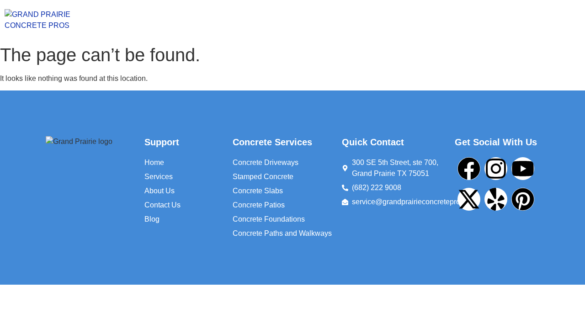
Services (312, 20)
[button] (314, 20)
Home (263, 20)
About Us (371, 20)
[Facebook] (468, 168)
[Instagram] (495, 168)
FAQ (515, 20)
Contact (424, 20)
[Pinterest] (522, 199)
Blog (470, 20)
